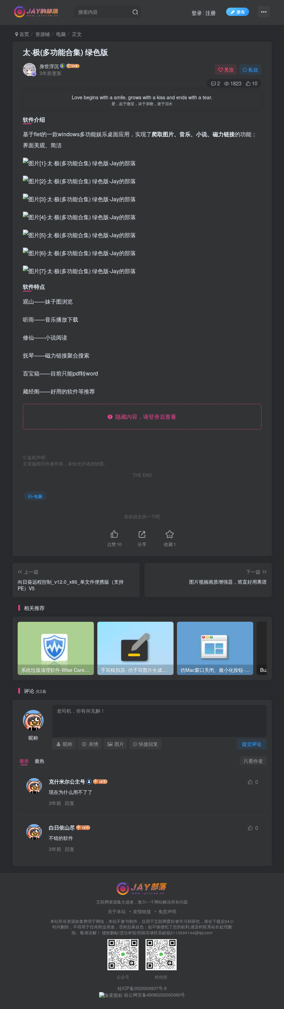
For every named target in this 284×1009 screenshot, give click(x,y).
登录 (197, 12)
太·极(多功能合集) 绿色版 (65, 51)
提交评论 (251, 743)
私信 (253, 69)
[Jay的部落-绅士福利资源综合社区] (142, 888)
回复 (69, 802)
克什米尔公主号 (67, 781)
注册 (210, 12)
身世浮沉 (49, 66)
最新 (24, 760)
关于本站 (117, 911)
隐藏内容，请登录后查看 (144, 416)
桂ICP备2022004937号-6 (142, 988)
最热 (39, 760)
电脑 (61, 33)
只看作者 (253, 760)
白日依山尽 (62, 827)
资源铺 (42, 33)
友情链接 (142, 911)
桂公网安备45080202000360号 (154, 995)
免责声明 (167, 911)
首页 (23, 33)
